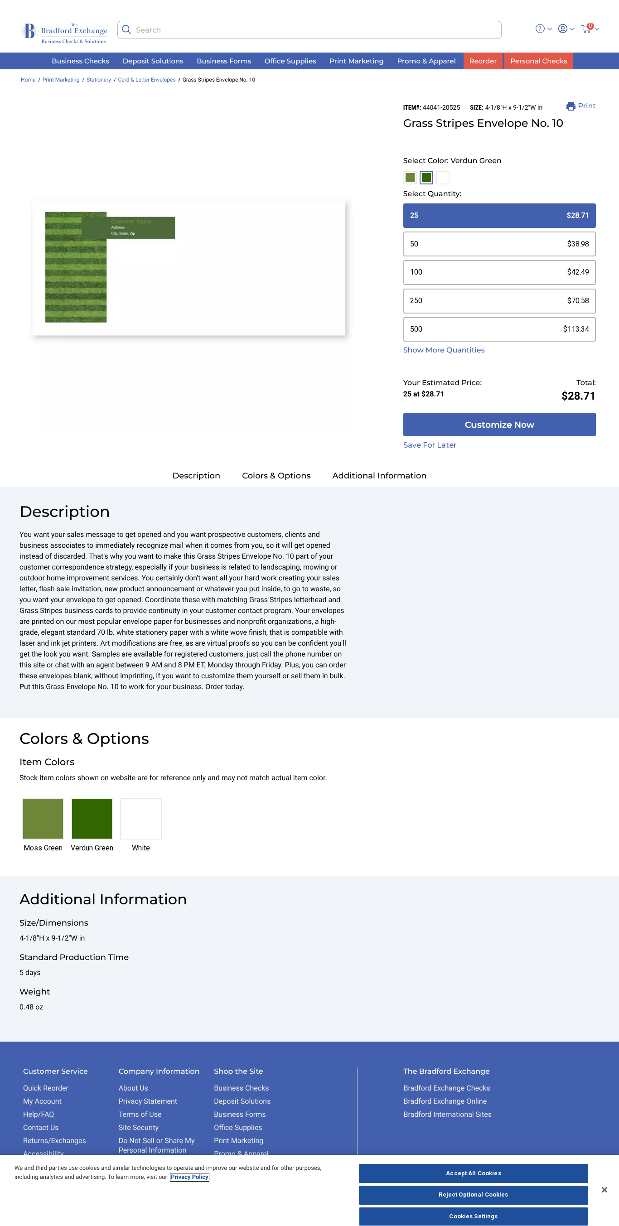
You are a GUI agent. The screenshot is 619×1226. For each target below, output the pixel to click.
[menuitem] (80, 61)
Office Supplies (238, 1127)
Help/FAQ (38, 1114)
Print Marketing (61, 80)
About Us (133, 1088)
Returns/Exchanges (54, 1140)
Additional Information (380, 476)
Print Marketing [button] (356, 60)
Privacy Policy (189, 1177)
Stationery (99, 80)
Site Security (139, 1127)
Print (587, 106)
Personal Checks (538, 60)
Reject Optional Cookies (473, 1195)
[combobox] (309, 30)
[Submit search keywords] (126, 29)
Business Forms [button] (224, 60)
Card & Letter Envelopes (146, 80)
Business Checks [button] (80, 60)
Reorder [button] (483, 60)
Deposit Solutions (242, 1101)
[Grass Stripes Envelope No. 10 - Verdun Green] (188, 267)
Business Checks (241, 1088)
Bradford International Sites (447, 1114)
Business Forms (240, 1114)
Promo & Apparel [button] (426, 60)
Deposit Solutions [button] (153, 60)
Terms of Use (140, 1114)
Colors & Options (276, 476)
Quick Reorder (45, 1088)
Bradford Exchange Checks (446, 1088)
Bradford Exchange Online (445, 1101)
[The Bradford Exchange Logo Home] (64, 32)
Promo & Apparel (241, 1153)
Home (28, 80)
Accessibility (43, 1153)
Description (196, 476)
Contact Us (41, 1127)
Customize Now (499, 425)
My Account (42, 1101)
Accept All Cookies (473, 1173)
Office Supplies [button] (290, 60)
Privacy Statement (148, 1101)
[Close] (604, 1190)
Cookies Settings (473, 1216)
